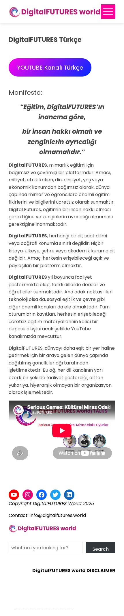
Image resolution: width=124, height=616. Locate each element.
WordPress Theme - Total (43, 604)
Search (101, 549)
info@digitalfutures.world (58, 515)
